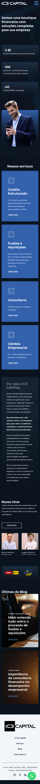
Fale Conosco (20, 754)
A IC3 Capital (20, 738)
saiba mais (12, 525)
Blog (20, 749)
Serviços (20, 743)
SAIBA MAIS (13, 215)
